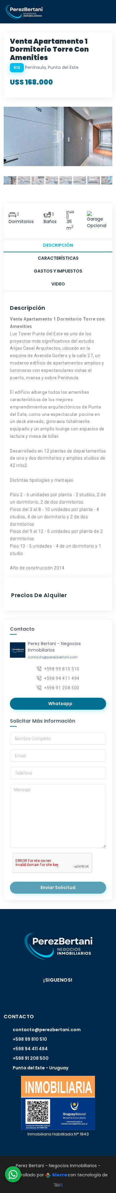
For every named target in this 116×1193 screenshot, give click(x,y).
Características (58, 258)
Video (58, 284)
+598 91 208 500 (61, 687)
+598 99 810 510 (61, 668)
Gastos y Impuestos (58, 271)
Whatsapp (59, 703)
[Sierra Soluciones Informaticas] (58, 1184)
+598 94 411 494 (61, 678)
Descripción (58, 245)
